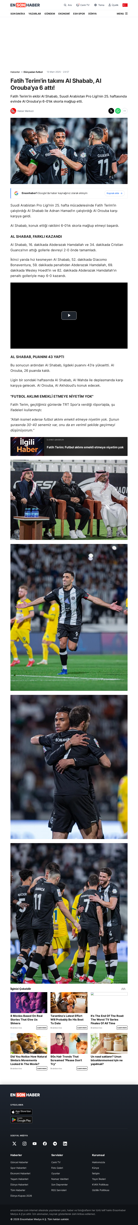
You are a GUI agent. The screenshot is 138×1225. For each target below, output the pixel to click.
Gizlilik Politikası (100, 1190)
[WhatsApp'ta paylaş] (118, 111)
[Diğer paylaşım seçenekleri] (125, 111)
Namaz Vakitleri (59, 1179)
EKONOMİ (64, 13)
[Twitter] (14, 1144)
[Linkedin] (65, 1144)
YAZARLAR (34, 13)
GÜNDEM (49, 13)
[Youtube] (35, 1144)
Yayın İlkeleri (99, 1179)
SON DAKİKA (17, 13)
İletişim (96, 1173)
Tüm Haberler (17, 1190)
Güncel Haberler (19, 1162)
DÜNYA (92, 13)
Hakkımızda (98, 1162)
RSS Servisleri (58, 1190)
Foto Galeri (57, 1167)
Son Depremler (59, 1184)
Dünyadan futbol (33, 71)
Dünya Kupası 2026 (21, 1195)
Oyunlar (55, 1173)
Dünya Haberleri (19, 1184)
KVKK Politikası (100, 1184)
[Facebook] (45, 1144)
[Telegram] (55, 1144)
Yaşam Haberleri (19, 1179)
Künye (95, 1167)
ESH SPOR (79, 13)
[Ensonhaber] (25, 5)
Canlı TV (55, 1162)
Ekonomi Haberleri (20, 1173)
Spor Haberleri (18, 1167)
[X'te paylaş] (111, 111)
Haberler (15, 71)
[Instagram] (24, 1144)
